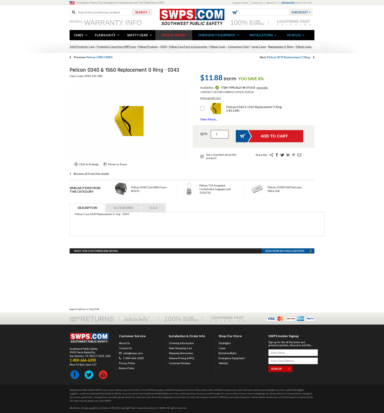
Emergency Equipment (232, 358)
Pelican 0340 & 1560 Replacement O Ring (254, 108)
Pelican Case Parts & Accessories (188, 46)
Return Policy (126, 368)
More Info (262, 87)
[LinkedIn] (288, 155)
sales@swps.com (133, 353)
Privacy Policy (127, 363)
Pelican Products (148, 46)
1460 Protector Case (82, 46)
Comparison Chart (238, 46)
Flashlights (225, 343)
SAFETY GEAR (137, 35)
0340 (163, 46)
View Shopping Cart (180, 348)
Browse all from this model (91, 173)
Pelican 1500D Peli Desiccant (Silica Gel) (285, 189)
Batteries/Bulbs (228, 353)
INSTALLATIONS (261, 35)
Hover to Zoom (117, 164)
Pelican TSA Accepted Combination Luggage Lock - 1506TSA (215, 189)
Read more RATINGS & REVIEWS (284, 250)
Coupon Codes (240, 2)
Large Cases (259, 46)
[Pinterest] (294, 155)
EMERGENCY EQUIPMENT (217, 35)
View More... (208, 119)
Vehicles (223, 363)
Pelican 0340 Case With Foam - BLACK (149, 189)
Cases (222, 348)
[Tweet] (282, 155)
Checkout (299, 12)
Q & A (154, 208)
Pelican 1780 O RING (93, 57)
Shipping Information (181, 353)
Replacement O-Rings (280, 46)
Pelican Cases (217, 46)
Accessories (123, 208)
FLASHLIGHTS (105, 35)
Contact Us (257, 2)
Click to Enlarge (89, 164)
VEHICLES (294, 35)
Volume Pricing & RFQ (181, 358)
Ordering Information (181, 343)
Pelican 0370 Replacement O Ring (285, 57)
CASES (78, 35)
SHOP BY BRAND (174, 35)
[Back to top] (371, 400)
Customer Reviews (180, 363)
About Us (271, 2)
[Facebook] (277, 155)
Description (87, 208)
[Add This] (271, 155)
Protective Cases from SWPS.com (116, 46)
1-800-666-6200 (133, 358)
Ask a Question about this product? (221, 156)
